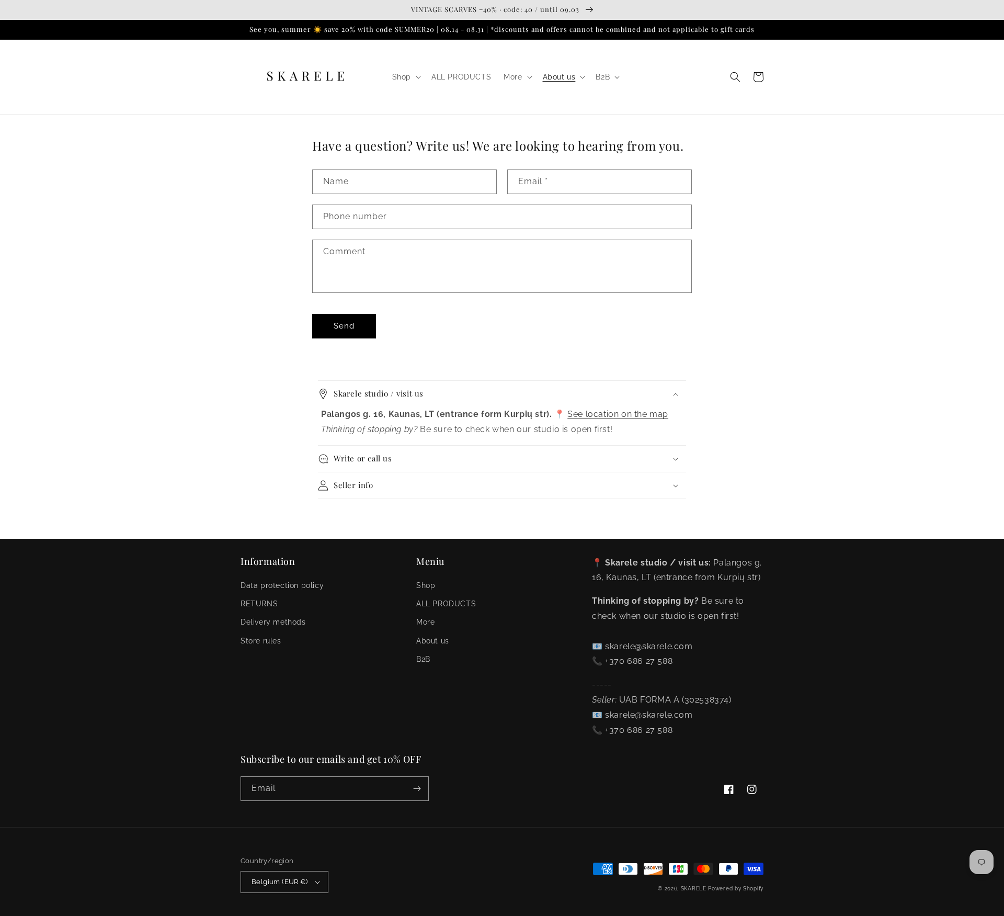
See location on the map (617, 414)
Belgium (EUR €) (279, 882)
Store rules (261, 641)
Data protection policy (282, 585)
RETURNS (259, 604)
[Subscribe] (416, 788)
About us (432, 641)
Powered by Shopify (735, 888)
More (425, 622)
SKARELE (693, 888)
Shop (425, 585)
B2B (423, 659)
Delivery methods (273, 622)
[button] (405, 77)
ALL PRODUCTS (446, 604)
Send (344, 326)
